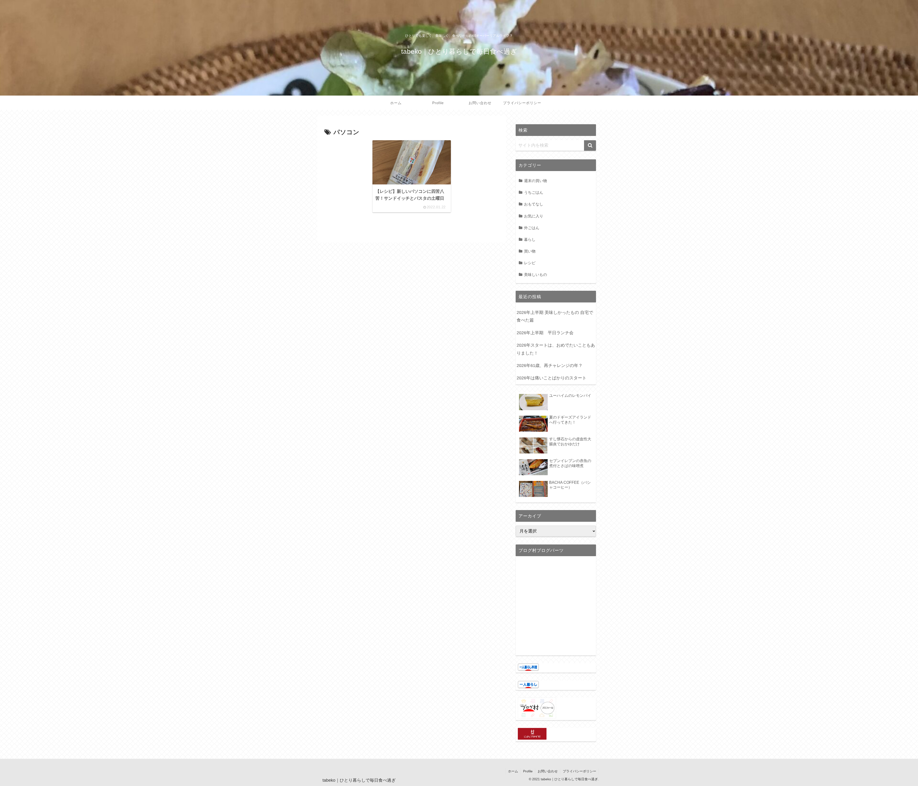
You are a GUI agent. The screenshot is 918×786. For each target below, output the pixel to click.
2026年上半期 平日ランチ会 (545, 332)
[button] (590, 145)
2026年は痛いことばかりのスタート (551, 378)
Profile (528, 771)
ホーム (513, 771)
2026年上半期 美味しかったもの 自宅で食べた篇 (555, 316)
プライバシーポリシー (579, 771)
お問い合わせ (548, 771)
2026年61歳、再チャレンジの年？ (550, 365)
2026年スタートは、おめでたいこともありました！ (556, 349)
